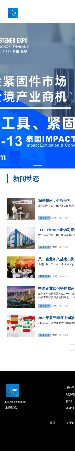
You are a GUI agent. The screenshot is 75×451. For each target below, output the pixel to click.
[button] (37, 165)
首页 (52, 422)
